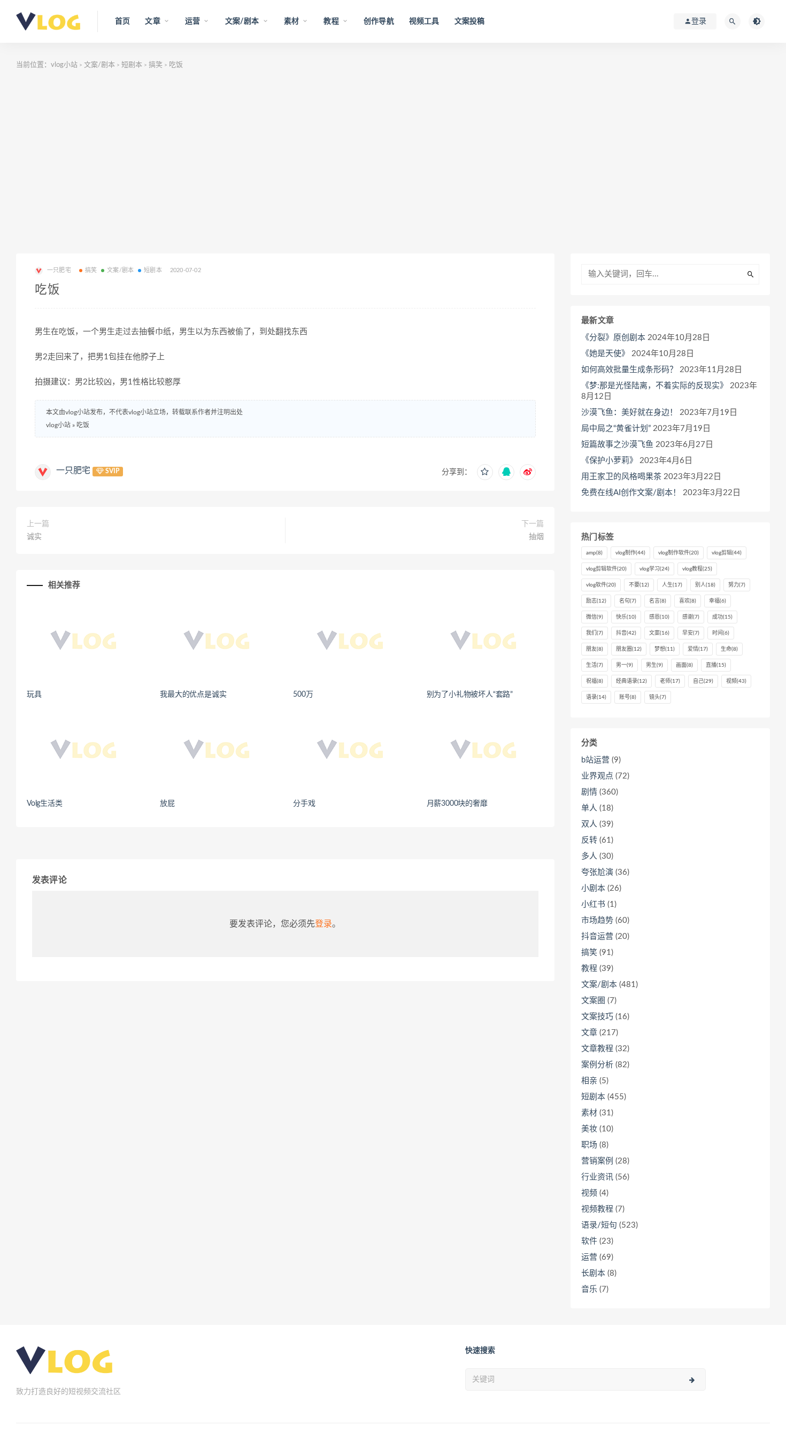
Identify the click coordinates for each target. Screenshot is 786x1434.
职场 (589, 1145)
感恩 (659, 617)
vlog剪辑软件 (606, 569)
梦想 (664, 649)
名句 (627, 601)
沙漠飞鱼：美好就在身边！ (629, 412)
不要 (639, 585)
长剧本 (593, 1273)
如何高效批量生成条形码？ (629, 370)
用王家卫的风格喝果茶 (621, 477)
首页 (122, 21)
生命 (729, 649)
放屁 (167, 803)
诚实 (34, 537)
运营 (589, 1257)
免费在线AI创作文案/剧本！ (631, 493)
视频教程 (597, 1209)
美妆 (589, 1129)
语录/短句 (599, 1225)
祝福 (594, 681)
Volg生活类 (45, 803)
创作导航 (379, 21)
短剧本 (131, 64)
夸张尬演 (597, 872)
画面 (684, 665)
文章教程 (597, 1049)
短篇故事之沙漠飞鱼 (617, 445)
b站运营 (595, 760)
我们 (594, 633)
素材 (589, 1113)
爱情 (698, 649)
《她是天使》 (605, 354)
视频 (736, 681)
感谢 (690, 617)
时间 (720, 633)
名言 (657, 601)
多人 (589, 856)
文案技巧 (597, 1017)
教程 (589, 969)
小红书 (593, 904)
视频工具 (424, 21)
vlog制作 (630, 553)
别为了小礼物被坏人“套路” (470, 694)
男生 (654, 665)
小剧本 (593, 888)
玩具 (34, 694)
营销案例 (597, 1161)
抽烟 (536, 537)
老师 (670, 681)
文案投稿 (469, 21)
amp (594, 553)
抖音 (626, 633)
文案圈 (593, 1001)
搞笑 (156, 64)
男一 (624, 665)
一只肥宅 (73, 470)
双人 (589, 824)
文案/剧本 (99, 64)
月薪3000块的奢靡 (457, 803)
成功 (722, 617)
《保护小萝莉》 (609, 461)
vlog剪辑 (727, 553)
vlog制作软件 (678, 553)
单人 (589, 808)
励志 (596, 601)
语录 (596, 697)
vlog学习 (654, 569)
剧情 (589, 792)
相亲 (589, 1081)
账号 (627, 697)
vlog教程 (697, 569)
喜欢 (687, 601)
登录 (323, 924)
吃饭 (82, 425)
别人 (705, 585)
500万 (303, 694)
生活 (594, 665)
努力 (736, 585)
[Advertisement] (393, 162)
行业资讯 (597, 1177)
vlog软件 (601, 585)
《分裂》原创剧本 (613, 338)
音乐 (589, 1289)
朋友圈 (629, 649)
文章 (589, 1033)
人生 (672, 585)
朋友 (594, 649)
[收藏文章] (485, 472)
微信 (594, 617)
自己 (703, 681)
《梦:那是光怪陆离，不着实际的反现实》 (654, 386)
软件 (589, 1241)
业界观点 (597, 776)
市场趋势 (597, 920)
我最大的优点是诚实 (193, 694)
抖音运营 (597, 936)
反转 (589, 840)
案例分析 (597, 1065)
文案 (659, 633)
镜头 (657, 697)
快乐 (626, 617)
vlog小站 (64, 64)
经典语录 (631, 681)
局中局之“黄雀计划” (616, 429)
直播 (716, 665)
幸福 (717, 601)
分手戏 (304, 803)
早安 (690, 633)
